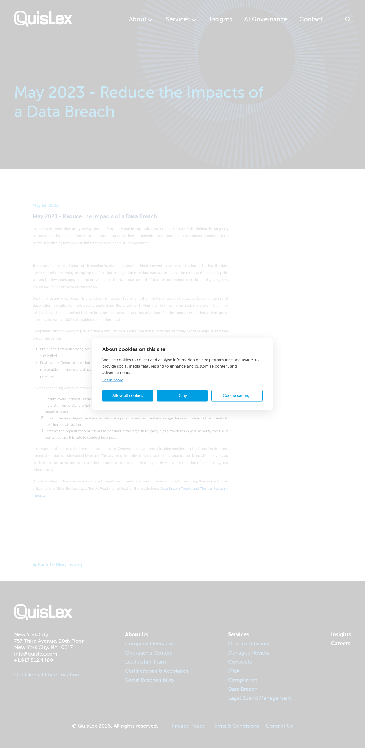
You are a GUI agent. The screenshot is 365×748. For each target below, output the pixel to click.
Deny (182, 395)
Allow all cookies (127, 395)
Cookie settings (237, 395)
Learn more (112, 380)
